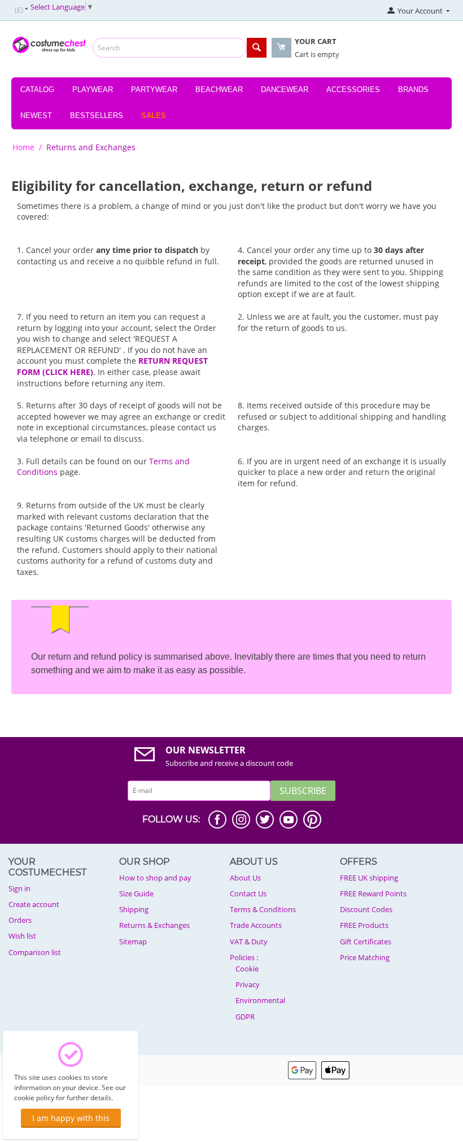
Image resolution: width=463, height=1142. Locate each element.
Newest (36, 115)
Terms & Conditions (263, 909)
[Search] (257, 48)
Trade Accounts (256, 925)
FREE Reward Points (373, 893)
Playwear (92, 89)
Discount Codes (366, 909)
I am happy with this (71, 1118)
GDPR (245, 1017)
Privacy (247, 984)
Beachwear (219, 89)
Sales (153, 115)
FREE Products (364, 925)
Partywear (154, 89)
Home (23, 147)
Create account (33, 904)
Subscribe (302, 790)
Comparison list (34, 952)
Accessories (353, 89)
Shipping (133, 909)
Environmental (260, 1000)
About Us (245, 878)
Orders (20, 920)
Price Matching (365, 957)
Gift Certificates (365, 941)
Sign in (19, 888)
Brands (413, 89)
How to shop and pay (155, 878)
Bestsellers (96, 115)
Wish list (22, 936)
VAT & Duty (249, 941)
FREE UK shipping (369, 878)
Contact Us (248, 893)
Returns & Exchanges (154, 925)
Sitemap (133, 941)
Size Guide (136, 893)
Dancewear (284, 89)
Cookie (247, 969)
